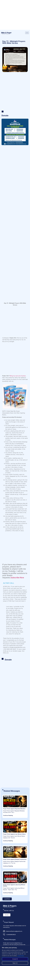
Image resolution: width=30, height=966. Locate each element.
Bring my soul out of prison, (17, 376)
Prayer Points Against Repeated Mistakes (14, 808)
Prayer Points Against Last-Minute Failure (14, 834)
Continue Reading (8, 815)
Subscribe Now (17, 577)
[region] (15, 955)
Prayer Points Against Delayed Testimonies (14, 859)
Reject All (15, 963)
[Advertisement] (15, 15)
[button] (7, 898)
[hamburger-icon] (27, 33)
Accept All (15, 959)
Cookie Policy (20, 955)
